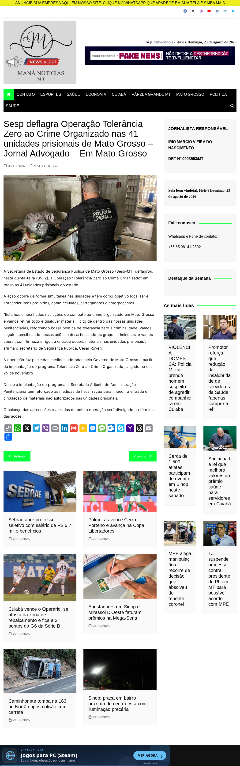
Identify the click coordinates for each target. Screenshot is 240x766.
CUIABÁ (119, 94)
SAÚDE (73, 94)
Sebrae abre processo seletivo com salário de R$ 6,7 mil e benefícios (39, 525)
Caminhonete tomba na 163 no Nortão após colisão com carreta (37, 706)
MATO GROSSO (190, 94)
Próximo (139, 456)
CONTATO (26, 94)
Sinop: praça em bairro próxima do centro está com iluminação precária (117, 703)
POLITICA (218, 94)
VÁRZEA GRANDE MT (151, 94)
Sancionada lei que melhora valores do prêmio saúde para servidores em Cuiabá (219, 481)
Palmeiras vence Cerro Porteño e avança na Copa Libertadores (116, 525)
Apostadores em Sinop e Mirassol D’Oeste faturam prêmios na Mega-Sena (115, 612)
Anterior (20, 456)
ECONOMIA (96, 94)
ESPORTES (50, 94)
